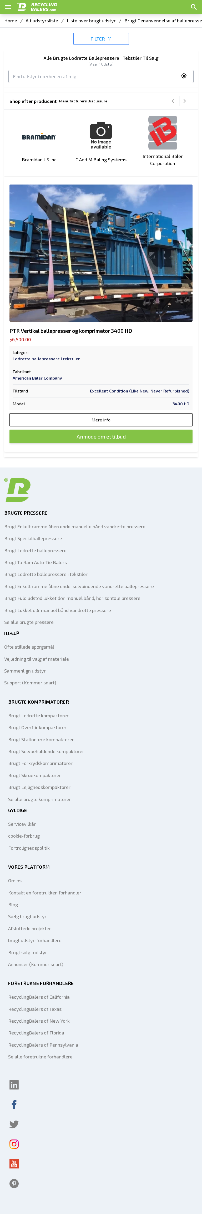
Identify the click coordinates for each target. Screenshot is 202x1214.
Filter (97, 39)
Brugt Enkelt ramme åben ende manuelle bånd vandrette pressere (74, 526)
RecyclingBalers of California (39, 997)
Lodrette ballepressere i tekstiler (46, 358)
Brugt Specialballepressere (33, 538)
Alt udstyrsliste (42, 20)
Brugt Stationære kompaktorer (41, 739)
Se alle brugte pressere (29, 622)
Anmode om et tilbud (101, 436)
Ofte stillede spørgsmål (29, 647)
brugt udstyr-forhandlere (35, 940)
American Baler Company (37, 377)
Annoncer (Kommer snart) (35, 964)
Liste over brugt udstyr (91, 20)
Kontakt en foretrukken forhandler (44, 892)
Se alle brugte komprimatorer (39, 799)
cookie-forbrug (24, 836)
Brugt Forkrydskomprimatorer (40, 763)
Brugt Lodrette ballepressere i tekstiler (46, 574)
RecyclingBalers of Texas (35, 1009)
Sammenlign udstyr (25, 671)
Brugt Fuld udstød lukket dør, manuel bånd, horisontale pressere (72, 598)
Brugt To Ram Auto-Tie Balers (35, 562)
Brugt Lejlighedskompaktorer (39, 787)
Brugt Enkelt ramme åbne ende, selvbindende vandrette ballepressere (79, 586)
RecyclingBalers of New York (39, 1021)
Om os (15, 880)
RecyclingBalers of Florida (36, 1033)
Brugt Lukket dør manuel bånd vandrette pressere (57, 610)
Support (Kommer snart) (30, 682)
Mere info (101, 419)
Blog (13, 904)
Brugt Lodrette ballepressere (35, 550)
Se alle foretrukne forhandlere (40, 1056)
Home (10, 20)
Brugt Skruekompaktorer (34, 775)
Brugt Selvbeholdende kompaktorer (46, 751)
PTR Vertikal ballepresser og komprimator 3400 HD (70, 330)
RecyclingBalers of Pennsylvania (43, 1045)
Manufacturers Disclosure (83, 101)
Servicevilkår (22, 824)
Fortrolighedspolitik (29, 848)
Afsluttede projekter (29, 928)
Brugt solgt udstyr (27, 952)
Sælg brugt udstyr (27, 916)
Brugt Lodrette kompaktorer (38, 715)
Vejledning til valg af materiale (36, 659)
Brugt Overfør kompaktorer (37, 727)
